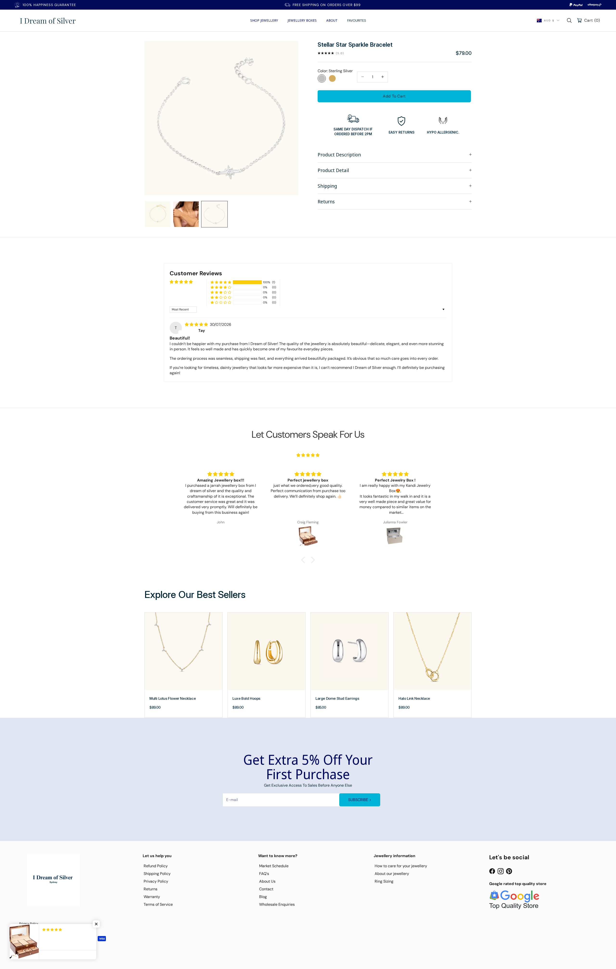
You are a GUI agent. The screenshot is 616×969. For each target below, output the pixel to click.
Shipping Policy (157, 873)
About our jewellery (392, 873)
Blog (263, 896)
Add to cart (394, 95)
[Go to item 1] (157, 214)
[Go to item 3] (214, 214)
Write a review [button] (431, 283)
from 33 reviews (308, 461)
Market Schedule (274, 865)
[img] (197, 324)
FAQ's (264, 873)
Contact (266, 889)
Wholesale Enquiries (277, 904)
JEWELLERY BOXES (302, 20)
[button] (221, 282)
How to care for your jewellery (401, 865)
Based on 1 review (185, 287)
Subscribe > (359, 799)
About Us (267, 881)
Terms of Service (158, 904)
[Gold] (332, 78)
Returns (150, 889)
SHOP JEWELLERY (264, 20)
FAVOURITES (356, 20)
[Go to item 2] (186, 214)
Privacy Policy (156, 881)
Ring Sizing (384, 881)
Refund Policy (156, 865)
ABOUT (332, 20)
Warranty (152, 896)
